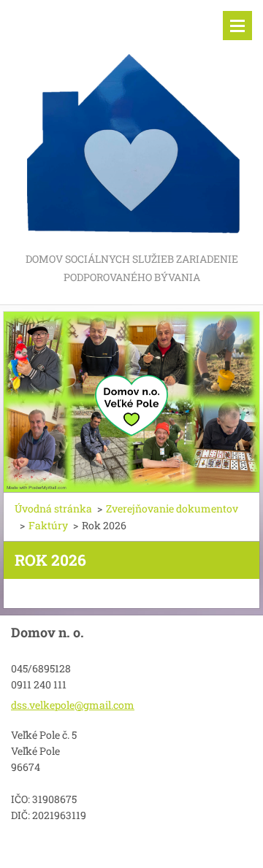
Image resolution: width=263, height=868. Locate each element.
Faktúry (48, 525)
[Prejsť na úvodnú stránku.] (131, 125)
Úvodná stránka (53, 508)
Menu (237, 25)
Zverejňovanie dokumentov (172, 508)
